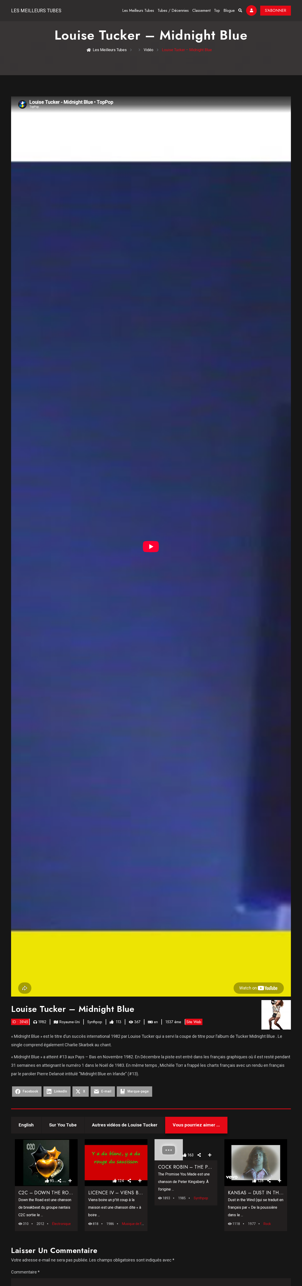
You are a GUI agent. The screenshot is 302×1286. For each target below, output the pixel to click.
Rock (267, 1224)
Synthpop (94, 1022)
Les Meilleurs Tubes (36, 10)
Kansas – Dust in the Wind (262, 1192)
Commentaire (25, 1272)
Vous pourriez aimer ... (196, 1125)
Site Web (193, 1022)
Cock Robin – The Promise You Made (204, 1167)
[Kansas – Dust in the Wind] (256, 1162)
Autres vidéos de (124, 1125)
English (26, 1125)
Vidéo (148, 50)
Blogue (229, 10)
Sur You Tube (63, 1125)
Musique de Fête (134, 1224)
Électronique (61, 1224)
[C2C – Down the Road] (46, 1162)
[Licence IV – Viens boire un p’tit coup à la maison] (116, 1162)
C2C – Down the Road (46, 1192)
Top (217, 10)
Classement (201, 10)
